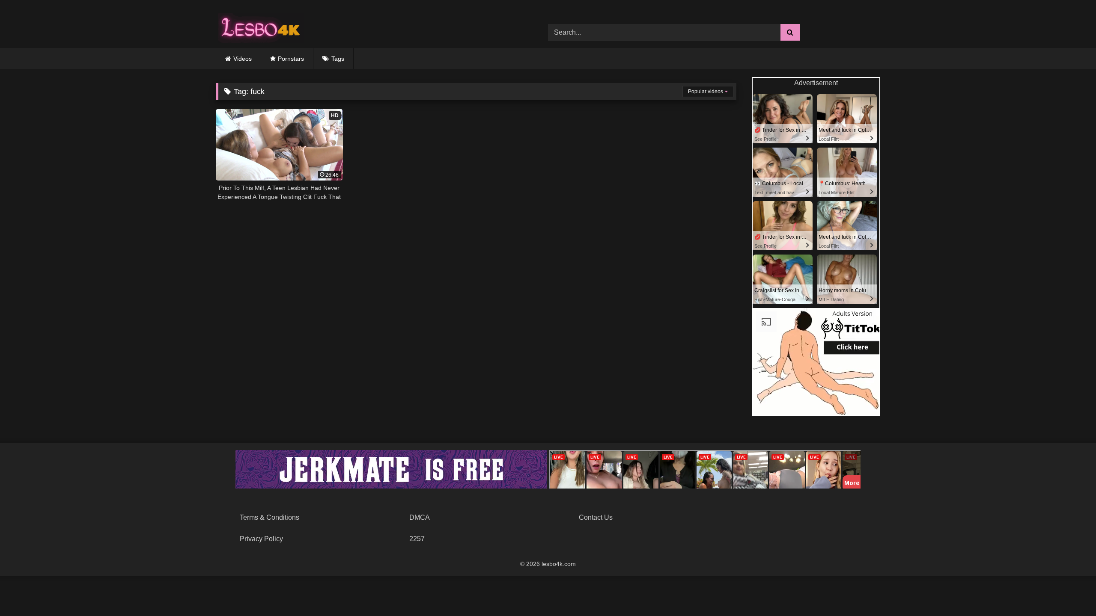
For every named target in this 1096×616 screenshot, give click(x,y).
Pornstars (291, 58)
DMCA (419, 517)
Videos (242, 58)
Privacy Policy (261, 538)
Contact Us (596, 517)
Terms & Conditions (269, 517)
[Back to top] (1069, 590)
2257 (417, 538)
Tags (337, 58)
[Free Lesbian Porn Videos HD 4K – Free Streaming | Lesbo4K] (258, 26)
